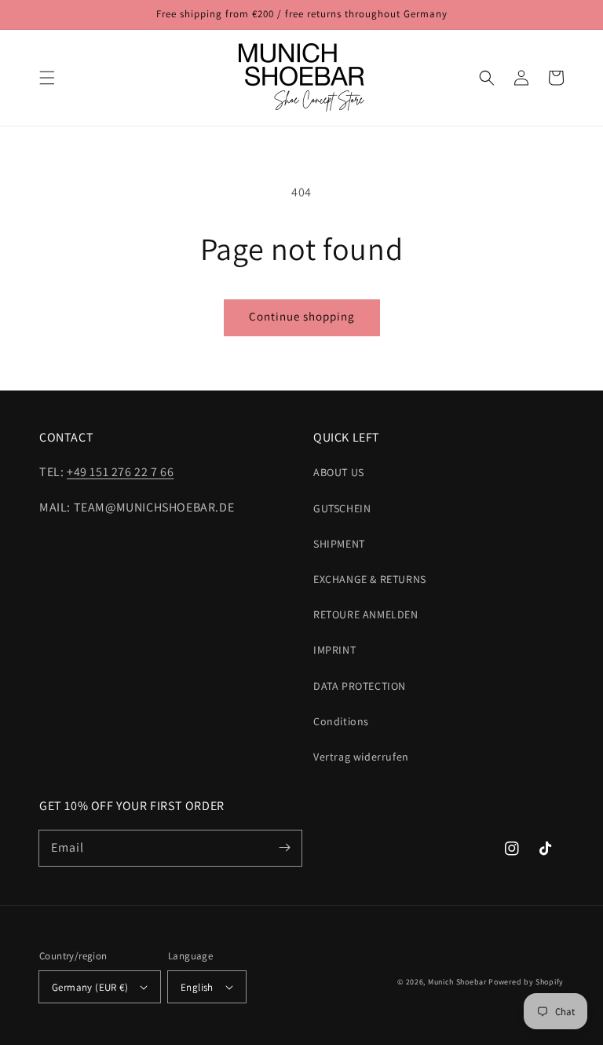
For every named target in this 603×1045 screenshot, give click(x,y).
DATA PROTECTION (359, 686)
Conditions (341, 721)
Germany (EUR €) (90, 987)
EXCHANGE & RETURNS (369, 579)
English (197, 987)
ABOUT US (338, 472)
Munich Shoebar (457, 982)
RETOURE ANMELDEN (365, 614)
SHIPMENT (339, 544)
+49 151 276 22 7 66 (120, 472)
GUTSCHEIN (342, 508)
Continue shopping (302, 316)
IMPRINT (334, 650)
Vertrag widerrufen (361, 757)
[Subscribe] (284, 847)
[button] (47, 77)
